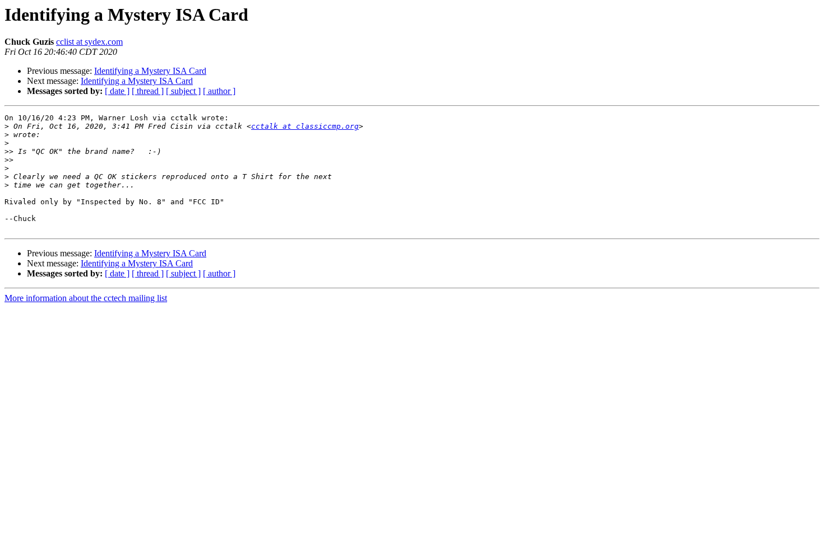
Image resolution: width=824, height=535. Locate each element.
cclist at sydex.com (89, 41)
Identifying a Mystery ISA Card (150, 71)
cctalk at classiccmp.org (305, 126)
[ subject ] (183, 91)
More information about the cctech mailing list (85, 298)
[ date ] (117, 91)
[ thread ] (148, 91)
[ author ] (219, 91)
